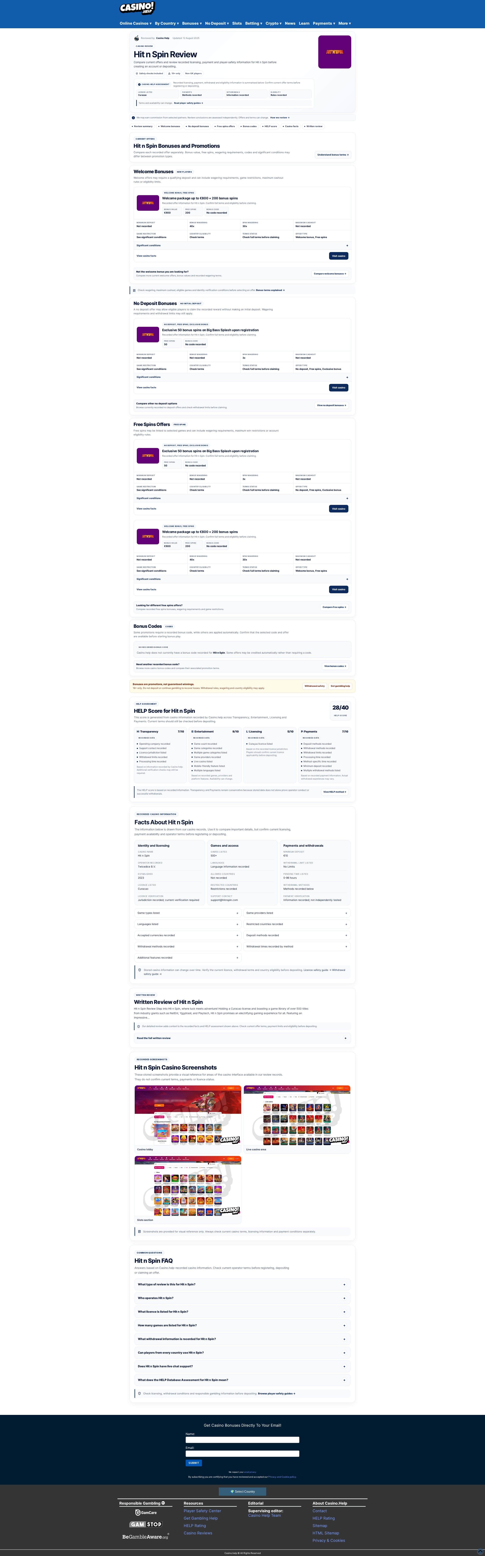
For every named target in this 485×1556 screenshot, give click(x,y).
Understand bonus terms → (333, 154)
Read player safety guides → (188, 103)
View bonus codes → (335, 666)
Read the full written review (154, 1038)
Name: (190, 1434)
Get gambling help (340, 686)
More (345, 23)
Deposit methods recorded (262, 935)
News (290, 23)
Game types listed (149, 912)
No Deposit (217, 23)
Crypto (274, 23)
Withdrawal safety (315, 686)
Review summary (143, 126)
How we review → (280, 117)
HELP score (271, 126)
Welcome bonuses (170, 126)
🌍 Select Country (242, 1491)
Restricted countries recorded (264, 924)
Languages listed (148, 924)
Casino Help (162, 38)
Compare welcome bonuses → (330, 273)
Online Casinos (136, 23)
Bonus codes (250, 126)
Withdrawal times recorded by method (269, 946)
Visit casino (338, 256)
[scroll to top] (480, 1551)
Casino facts (291, 126)
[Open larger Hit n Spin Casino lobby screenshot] (188, 1115)
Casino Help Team (264, 1515)
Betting (253, 23)
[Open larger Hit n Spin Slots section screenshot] (188, 1186)
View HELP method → (334, 792)
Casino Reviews (198, 1533)
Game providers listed (259, 912)
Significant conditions (149, 245)
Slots (237, 23)
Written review (314, 126)
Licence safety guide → (317, 969)
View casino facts (146, 255)
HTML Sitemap (326, 1533)
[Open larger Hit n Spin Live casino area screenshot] (297, 1115)
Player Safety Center (202, 1511)
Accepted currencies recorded (156, 935)
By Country (167, 23)
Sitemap (320, 1525)
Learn (304, 23)
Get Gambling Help (201, 1518)
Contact (320, 1511)
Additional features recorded (155, 957)
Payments (324, 23)
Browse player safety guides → (276, 1393)
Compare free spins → (334, 607)
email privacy (250, 1472)
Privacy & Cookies (329, 1540)
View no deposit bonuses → (331, 405)
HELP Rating (195, 1525)
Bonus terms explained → (270, 290)
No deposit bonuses (198, 126)
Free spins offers (226, 126)
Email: (190, 1448)
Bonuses (192, 23)
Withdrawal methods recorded (156, 946)
